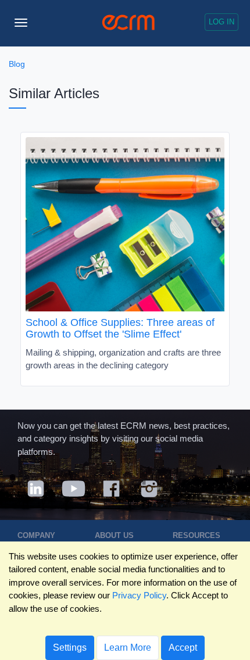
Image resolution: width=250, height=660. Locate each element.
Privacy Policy (139, 595)
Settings (70, 647)
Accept (183, 647)
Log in (221, 21)
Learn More (127, 647)
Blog (17, 64)
